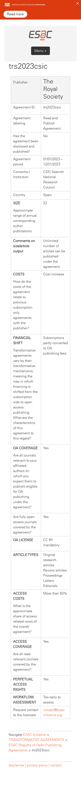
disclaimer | (18, 765)
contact (56, 765)
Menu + (40, 51)
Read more (15, 14)
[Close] (77, 3)
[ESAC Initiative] (40, 40)
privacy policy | (38, 765)
